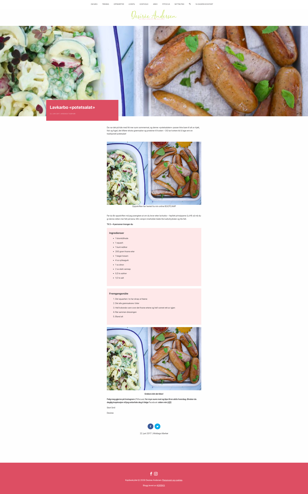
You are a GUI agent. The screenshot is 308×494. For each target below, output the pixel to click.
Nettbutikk (179, 4)
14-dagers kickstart (204, 4)
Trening (105, 4)
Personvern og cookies (172, 480)
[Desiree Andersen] (154, 15)
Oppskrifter (119, 4)
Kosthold (144, 4)
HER (169, 402)
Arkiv (155, 4)
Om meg (94, 4)
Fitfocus (166, 4)
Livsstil (132, 4)
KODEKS (161, 485)
